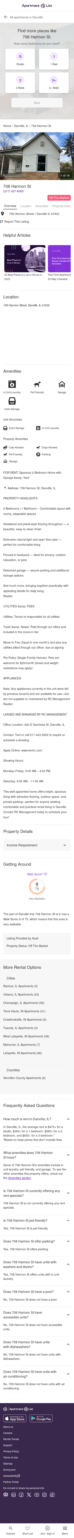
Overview (10, 206)
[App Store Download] (14, 1421)
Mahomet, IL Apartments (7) (21, 1044)
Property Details (62, 206)
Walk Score (35, 874)
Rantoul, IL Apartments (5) (20, 986)
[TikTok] (52, 1494)
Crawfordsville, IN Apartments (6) (24, 1019)
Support (7, 1445)
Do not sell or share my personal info (23, 1488)
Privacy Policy (11, 1451)
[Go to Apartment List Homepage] (37, 5)
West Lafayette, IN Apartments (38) (26, 1036)
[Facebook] (21, 1494)
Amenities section (19, 1178)
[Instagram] (44, 1494)
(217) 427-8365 (13, 191)
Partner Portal (11, 1482)
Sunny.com (9, 1469)
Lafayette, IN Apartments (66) (22, 1053)
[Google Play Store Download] (41, 1421)
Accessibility (10, 1475)
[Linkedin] (13, 1494)
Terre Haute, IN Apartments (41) (24, 1011)
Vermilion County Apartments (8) (24, 1078)
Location (25, 206)
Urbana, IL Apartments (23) (21, 994)
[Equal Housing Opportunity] (5, 1494)
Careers (7, 1433)
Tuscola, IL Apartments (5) (20, 1028)
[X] (29, 1494)
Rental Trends (11, 1439)
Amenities (42, 206)
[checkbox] (20, 59)
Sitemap (8, 1463)
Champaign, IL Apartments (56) (23, 1003)
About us (8, 1426)
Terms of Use (10, 1457)
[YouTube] (36, 1494)
